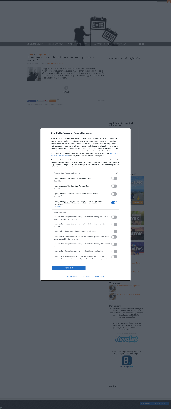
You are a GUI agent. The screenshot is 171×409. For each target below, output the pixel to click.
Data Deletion (72, 276)
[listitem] (85, 173)
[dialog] (85, 204)
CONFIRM (68, 268)
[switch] (114, 178)
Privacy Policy (99, 276)
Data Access (85, 276)
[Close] (126, 133)
